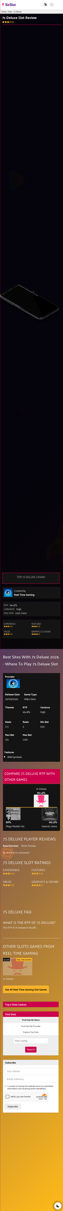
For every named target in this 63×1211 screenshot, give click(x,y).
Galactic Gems (49, 826)
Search (31, 1049)
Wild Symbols (14, 756)
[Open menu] (51, 5)
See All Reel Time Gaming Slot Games (26, 989)
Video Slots (30, 699)
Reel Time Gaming (24, 595)
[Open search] (58, 5)
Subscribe (12, 1106)
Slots (10, 11)
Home (3, 11)
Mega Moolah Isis (15, 826)
